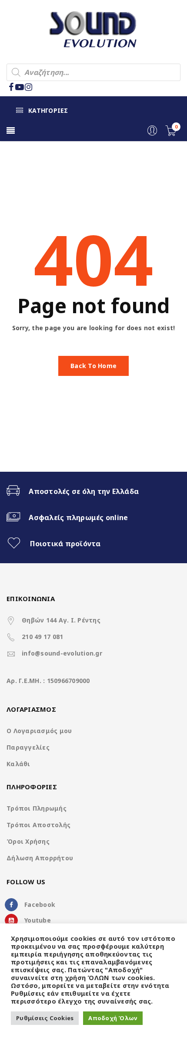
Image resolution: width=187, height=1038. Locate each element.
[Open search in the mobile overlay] (93, 72)
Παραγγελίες (28, 747)
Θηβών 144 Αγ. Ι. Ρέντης (61, 620)
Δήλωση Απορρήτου (40, 858)
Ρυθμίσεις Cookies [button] (44, 1018)
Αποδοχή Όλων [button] (112, 1018)
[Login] (152, 133)
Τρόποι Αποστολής (38, 825)
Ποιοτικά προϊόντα (65, 543)
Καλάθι (18, 764)
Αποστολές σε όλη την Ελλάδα (84, 491)
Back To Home (93, 366)
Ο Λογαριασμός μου (39, 731)
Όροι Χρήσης (28, 841)
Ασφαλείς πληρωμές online (78, 517)
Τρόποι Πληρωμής (37, 808)
